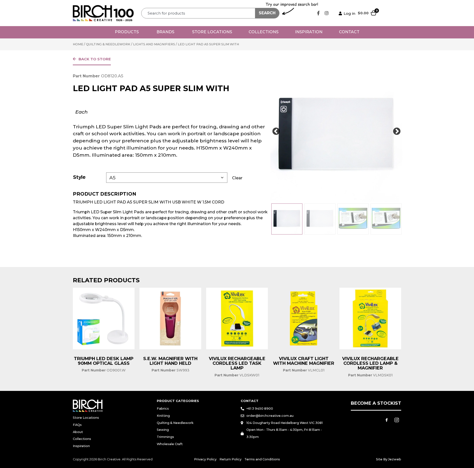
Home (78, 44)
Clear (237, 178)
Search (267, 13)
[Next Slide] (396, 131)
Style (79, 177)
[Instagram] (326, 13)
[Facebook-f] (318, 13)
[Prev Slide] (276, 131)
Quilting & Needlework (108, 44)
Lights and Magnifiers (154, 44)
